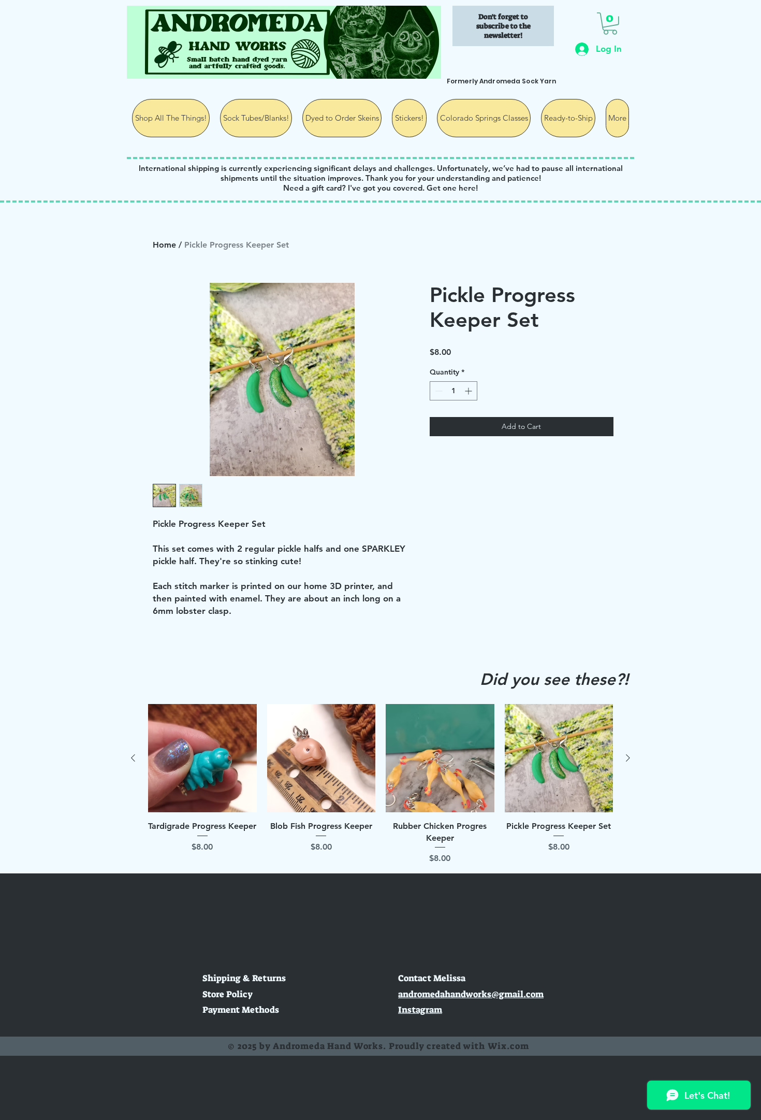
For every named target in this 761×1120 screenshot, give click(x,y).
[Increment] (469, 391)
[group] (380, 784)
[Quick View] (202, 758)
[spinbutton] (453, 391)
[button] (610, 23)
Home (164, 245)
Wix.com (508, 1046)
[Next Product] (628, 758)
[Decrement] (437, 391)
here (467, 188)
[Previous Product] (133, 758)
